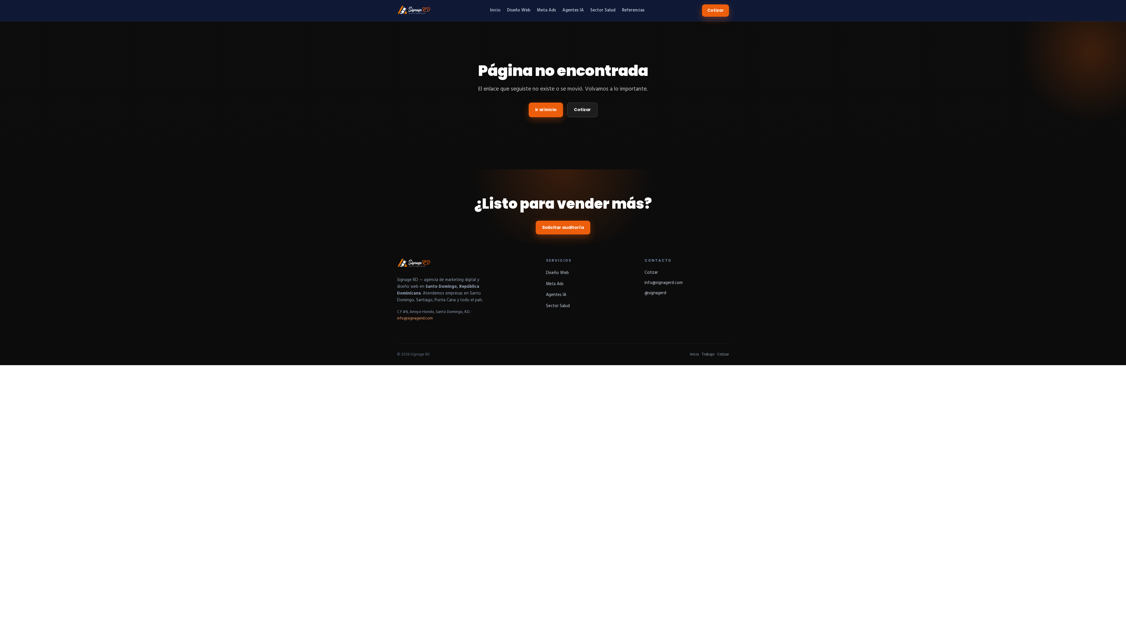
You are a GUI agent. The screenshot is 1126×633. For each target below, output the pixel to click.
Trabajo (708, 354)
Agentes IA (573, 10)
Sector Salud (602, 10)
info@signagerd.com (415, 318)
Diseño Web (518, 10)
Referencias (633, 10)
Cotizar (715, 10)
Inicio (495, 10)
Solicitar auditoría (563, 227)
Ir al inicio (546, 110)
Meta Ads (546, 10)
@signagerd (655, 293)
